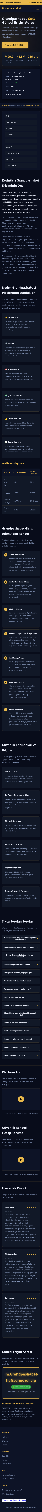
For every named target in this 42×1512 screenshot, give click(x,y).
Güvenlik (9, 135)
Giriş (7, 116)
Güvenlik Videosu (12, 153)
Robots (5, 1445)
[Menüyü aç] (38, 8)
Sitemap (5, 1441)
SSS (38, 105)
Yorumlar (9, 159)
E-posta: (12, 1490)
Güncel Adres (11, 165)
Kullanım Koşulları (9, 1475)
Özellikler (27, 105)
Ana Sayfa (5, 105)
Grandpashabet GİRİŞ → (15, 45)
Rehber (33, 105)
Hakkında (5, 1437)
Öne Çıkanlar (11, 122)
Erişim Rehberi (11, 128)
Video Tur (9, 147)
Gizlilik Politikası (8, 1479)
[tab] (21, 938)
